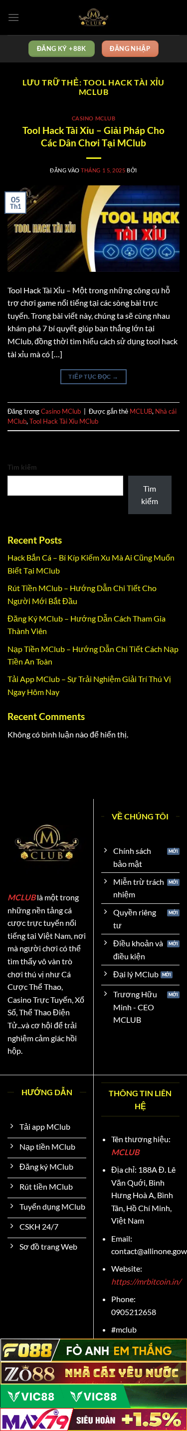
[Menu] (13, 17)
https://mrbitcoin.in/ (146, 1281)
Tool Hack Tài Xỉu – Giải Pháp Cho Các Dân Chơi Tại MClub (93, 136)
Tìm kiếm (22, 467)
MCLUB (141, 411)
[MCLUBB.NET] (94, 17)
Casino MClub (94, 118)
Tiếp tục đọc (93, 376)
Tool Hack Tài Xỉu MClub (63, 421)
